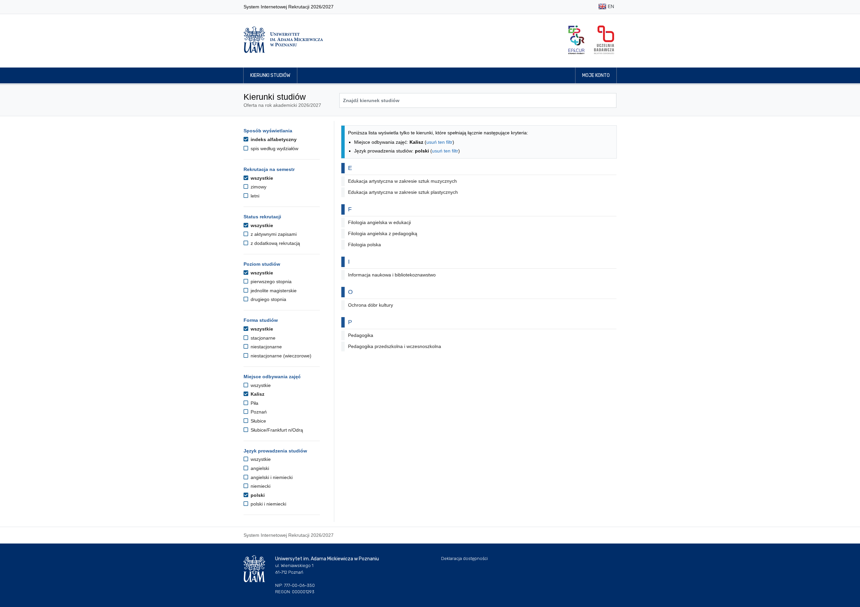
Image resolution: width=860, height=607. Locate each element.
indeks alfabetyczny (273, 139)
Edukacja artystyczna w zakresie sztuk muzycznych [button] (402, 181)
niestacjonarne (265, 346)
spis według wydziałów (273, 148)
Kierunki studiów (270, 75)
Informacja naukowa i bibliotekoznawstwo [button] (392, 274)
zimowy (257, 186)
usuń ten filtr (439, 142)
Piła (253, 403)
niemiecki (259, 486)
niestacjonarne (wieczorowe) (280, 355)
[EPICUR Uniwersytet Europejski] (576, 39)
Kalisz (256, 394)
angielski (259, 468)
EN (610, 6)
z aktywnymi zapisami (273, 234)
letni (254, 196)
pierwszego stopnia (270, 281)
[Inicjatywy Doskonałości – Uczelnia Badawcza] (604, 39)
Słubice (257, 421)
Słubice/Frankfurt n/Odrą (276, 430)
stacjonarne (262, 338)
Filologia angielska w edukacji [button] (379, 222)
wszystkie (261, 178)
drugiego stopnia (267, 299)
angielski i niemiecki (271, 477)
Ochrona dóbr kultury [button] (370, 305)
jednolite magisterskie (273, 290)
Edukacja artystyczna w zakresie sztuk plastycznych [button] (403, 192)
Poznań (258, 412)
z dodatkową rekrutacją (274, 243)
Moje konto (596, 75)
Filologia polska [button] (364, 244)
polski (257, 495)
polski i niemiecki (267, 504)
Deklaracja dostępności (464, 558)
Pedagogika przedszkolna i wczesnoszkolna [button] (394, 346)
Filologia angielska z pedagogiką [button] (382, 233)
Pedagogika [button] (360, 335)
